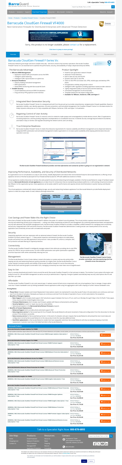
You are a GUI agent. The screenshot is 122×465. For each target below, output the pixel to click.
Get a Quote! (61, 12)
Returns (46, 446)
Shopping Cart (13, 441)
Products (11, 12)
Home (10, 18)
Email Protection (32, 439)
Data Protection (32, 443)
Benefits (26, 54)
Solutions (20, 12)
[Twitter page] (98, 445)
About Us (103, 12)
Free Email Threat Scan (39, 12)
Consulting (47, 448)
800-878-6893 (109, 2)
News (46, 441)
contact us (74, 44)
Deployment (68, 54)
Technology (81, 54)
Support (27, 12)
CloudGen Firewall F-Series (29, 18)
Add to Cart (106, 335)
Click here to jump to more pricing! (61, 49)
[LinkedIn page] (106, 445)
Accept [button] (84, 461)
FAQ (95, 54)
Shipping (47, 443)
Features (40, 54)
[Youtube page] (102, 445)
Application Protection (34, 448)
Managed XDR (31, 446)
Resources (51, 12)
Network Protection (33, 441)
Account (109, 12)
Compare (54, 54)
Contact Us (69, 12)
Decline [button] (91, 461)
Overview (13, 54)
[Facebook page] (95, 445)
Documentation (109, 54)
